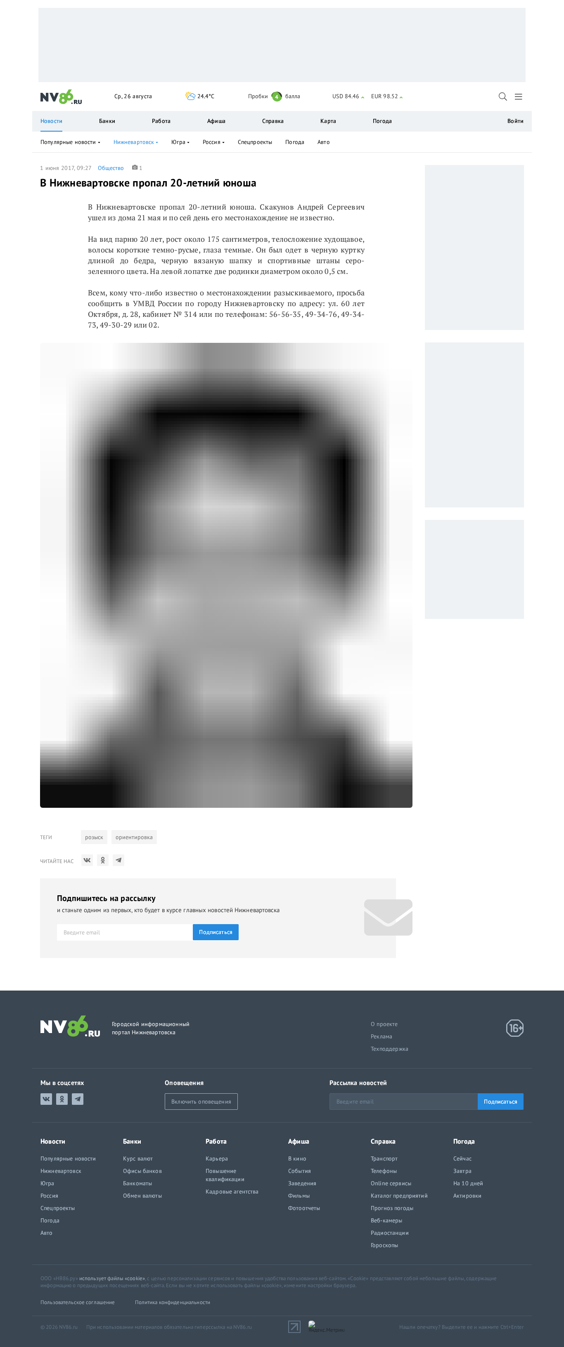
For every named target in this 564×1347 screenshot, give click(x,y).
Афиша (216, 121)
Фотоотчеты (304, 1208)
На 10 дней (468, 1183)
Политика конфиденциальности (173, 1302)
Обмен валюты (142, 1195)
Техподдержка (389, 1048)
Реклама (381, 1036)
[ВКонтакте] (87, 860)
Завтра (462, 1171)
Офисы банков (142, 1171)
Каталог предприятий (399, 1195)
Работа (161, 121)
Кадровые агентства (232, 1191)
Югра (178, 142)
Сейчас (462, 1158)
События (299, 1171)
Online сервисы (391, 1183)
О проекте (384, 1024)
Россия (211, 142)
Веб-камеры (386, 1220)
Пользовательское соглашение (77, 1302)
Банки (107, 121)
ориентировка (134, 837)
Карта (328, 121)
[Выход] (519, 96)
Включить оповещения (201, 1101)
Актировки (467, 1195)
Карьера (217, 1158)
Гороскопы (384, 1245)
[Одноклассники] (103, 860)
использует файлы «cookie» (112, 1278)
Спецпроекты (255, 142)
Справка (273, 121)
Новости (51, 121)
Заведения (302, 1183)
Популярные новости (68, 142)
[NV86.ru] (61, 97)
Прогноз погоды (392, 1208)
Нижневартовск (134, 142)
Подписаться (215, 932)
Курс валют (138, 1158)
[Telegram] (118, 860)
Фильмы (299, 1195)
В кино (297, 1158)
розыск (94, 837)
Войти (515, 121)
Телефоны (384, 1171)
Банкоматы (137, 1183)
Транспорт (384, 1158)
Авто (324, 142)
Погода (382, 121)
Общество (111, 168)
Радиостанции (390, 1232)
